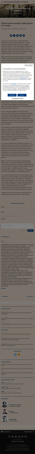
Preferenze (12, 95)
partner (16, 85)
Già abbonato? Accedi (17, 98)
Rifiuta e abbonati (28, 65)
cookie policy (24, 78)
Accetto (22, 95)
